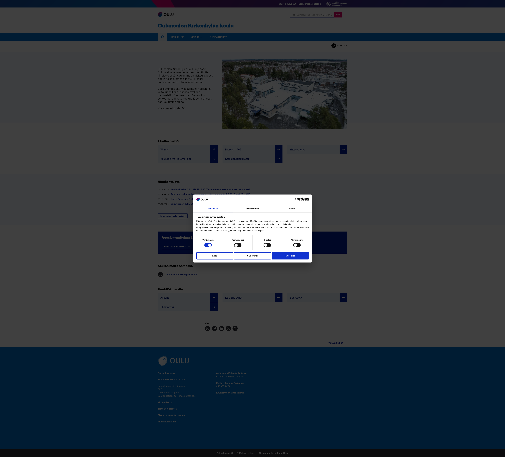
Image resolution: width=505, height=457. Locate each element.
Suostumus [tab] (213, 208)
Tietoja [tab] (292, 208)
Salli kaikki (290, 256)
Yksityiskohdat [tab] (252, 208)
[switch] (237, 245)
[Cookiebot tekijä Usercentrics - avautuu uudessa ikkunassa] (297, 200)
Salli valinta (252, 256)
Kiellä (214, 256)
